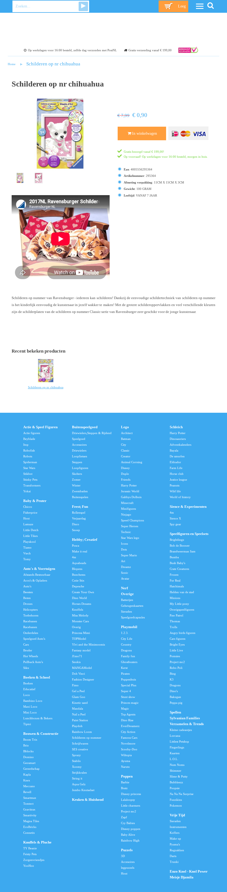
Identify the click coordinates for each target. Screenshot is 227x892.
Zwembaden (80, 491)
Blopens (77, 568)
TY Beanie (30, 848)
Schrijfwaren (80, 743)
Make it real (79, 551)
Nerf (124, 588)
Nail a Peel (79, 714)
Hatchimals (177, 586)
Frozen (174, 574)
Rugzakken (177, 850)
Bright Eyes (177, 644)
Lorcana (175, 735)
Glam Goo (78, 697)
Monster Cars (80, 621)
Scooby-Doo (129, 749)
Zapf (124, 817)
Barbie (125, 782)
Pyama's (175, 844)
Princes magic (130, 702)
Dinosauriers (178, 438)
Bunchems (78, 574)
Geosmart (29, 762)
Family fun (128, 656)
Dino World (79, 598)
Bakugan (175, 697)
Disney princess (131, 794)
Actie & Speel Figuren (40, 427)
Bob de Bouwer (180, 545)
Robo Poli (176, 667)
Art (123, 561)
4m (74, 557)
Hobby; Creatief (84, 540)
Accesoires (128, 861)
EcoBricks (29, 827)
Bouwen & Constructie (40, 734)
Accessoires (79, 444)
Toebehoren (30, 615)
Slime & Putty (179, 776)
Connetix (29, 832)
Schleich (176, 427)
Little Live (176, 650)
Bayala (174, 450)
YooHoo (28, 865)
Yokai (27, 491)
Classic (125, 450)
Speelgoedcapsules (133, 617)
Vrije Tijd (177, 815)
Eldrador (175, 462)
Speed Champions (132, 520)
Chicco (27, 506)
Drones (27, 603)
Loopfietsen (79, 456)
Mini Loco (30, 712)
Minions (175, 598)
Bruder (27, 650)
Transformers (31, 485)
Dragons (126, 650)
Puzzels (127, 850)
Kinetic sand (80, 702)
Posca (75, 545)
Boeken (28, 683)
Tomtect (28, 803)
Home (12, 64)
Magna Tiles (31, 821)
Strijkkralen (79, 772)
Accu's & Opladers (35, 580)
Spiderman (30, 462)
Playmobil (129, 627)
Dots (124, 549)
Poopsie (175, 788)
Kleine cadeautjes (181, 730)
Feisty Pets (30, 854)
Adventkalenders (180, 444)
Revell (27, 792)
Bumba (174, 557)
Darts (173, 856)
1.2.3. (124, 632)
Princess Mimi (81, 632)
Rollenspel (78, 512)
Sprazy (76, 755)
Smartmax (29, 797)
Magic (125, 708)
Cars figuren (177, 638)
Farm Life (176, 468)
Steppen (77, 462)
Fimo (75, 685)
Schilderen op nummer (86, 737)
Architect (127, 433)
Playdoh (77, 726)
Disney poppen (130, 828)
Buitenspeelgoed (84, 427)
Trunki (174, 861)
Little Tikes (30, 535)
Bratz (124, 788)
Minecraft (127, 502)
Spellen (175, 712)
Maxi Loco (30, 706)
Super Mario (129, 555)
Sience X (175, 518)
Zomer (76, 479)
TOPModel (79, 638)
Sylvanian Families (185, 718)
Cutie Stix (78, 580)
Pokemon (176, 805)
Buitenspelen (80, 497)
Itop (26, 444)
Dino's (174, 691)
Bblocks (28, 751)
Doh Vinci (78, 673)
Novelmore (128, 743)
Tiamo (27, 547)
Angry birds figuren (182, 632)
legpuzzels (127, 867)
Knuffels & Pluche (37, 842)
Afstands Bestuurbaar (36, 574)
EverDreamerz (130, 726)
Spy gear (175, 524)
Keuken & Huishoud (88, 800)
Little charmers (130, 805)
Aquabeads (79, 563)
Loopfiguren (80, 468)
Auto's (27, 586)
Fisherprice (30, 512)
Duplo (125, 473)
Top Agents (128, 714)
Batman (126, 438)
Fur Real (175, 580)
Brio (26, 745)
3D (123, 856)
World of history (180, 497)
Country (126, 644)
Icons (124, 543)
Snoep (76, 530)
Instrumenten (178, 827)
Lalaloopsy (128, 799)
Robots (27, 456)
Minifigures (128, 508)
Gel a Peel (78, 691)
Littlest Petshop (179, 741)
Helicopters (30, 609)
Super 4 (126, 691)
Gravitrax (29, 809)
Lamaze (28, 524)
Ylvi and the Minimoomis (88, 644)
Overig (76, 627)
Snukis (76, 662)
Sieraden (126, 611)
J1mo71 (77, 656)
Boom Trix (30, 739)
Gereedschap (31, 768)
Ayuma (125, 761)
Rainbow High (130, 840)
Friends (125, 479)
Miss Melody (80, 615)
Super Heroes (129, 526)
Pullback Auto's (33, 662)
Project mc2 (128, 811)
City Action (128, 731)
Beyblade (29, 438)
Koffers (174, 832)
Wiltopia (126, 755)
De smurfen (177, 456)
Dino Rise (127, 720)
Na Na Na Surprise (182, 794)
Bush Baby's (177, 563)
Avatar (125, 578)
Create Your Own (83, 592)
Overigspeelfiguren (182, 609)
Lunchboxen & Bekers (37, 718)
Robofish (29, 450)
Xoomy (77, 766)
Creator (125, 456)
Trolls (173, 627)
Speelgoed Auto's (34, 638)
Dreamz (126, 567)
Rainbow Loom (82, 731)
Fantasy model (81, 650)
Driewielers (79, 450)
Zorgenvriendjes (33, 860)
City (123, 444)
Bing (173, 673)
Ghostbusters (129, 662)
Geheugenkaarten (132, 605)
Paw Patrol (176, 615)
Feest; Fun (80, 507)
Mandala (77, 708)
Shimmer (175, 770)
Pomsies (175, 656)
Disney (125, 468)
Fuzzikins (176, 799)
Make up (175, 838)
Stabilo (76, 761)
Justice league (178, 479)
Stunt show (128, 697)
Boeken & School (36, 677)
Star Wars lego (130, 537)
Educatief (29, 689)
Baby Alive (128, 834)
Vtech (27, 553)
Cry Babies (128, 823)
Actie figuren (31, 433)
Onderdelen (30, 632)
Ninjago (126, 514)
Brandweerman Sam (182, 551)
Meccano (29, 786)
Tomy (27, 559)
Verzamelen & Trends (187, 724)
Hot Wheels (30, 656)
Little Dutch (30, 530)
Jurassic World (130, 491)
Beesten (28, 592)
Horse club (177, 473)
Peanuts (174, 485)
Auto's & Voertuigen (39, 569)
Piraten (125, 673)
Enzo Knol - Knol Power (189, 871)
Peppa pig (176, 702)
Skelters (77, 473)
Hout (26, 518)
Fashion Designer (83, 679)
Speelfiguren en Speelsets (189, 534)
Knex (26, 780)
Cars (26, 644)
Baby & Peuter (35, 501)
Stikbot (27, 473)
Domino (28, 757)
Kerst (124, 667)
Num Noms (177, 764)
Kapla (27, 774)
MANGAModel (82, 667)
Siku (26, 667)
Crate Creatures (179, 568)
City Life (126, 638)
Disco (75, 524)
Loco (26, 695)
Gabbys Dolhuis (131, 497)
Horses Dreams (81, 603)
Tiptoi (27, 724)
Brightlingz (177, 539)
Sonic (124, 572)
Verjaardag (79, 518)
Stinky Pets (30, 479)
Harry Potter (129, 485)
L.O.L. (174, 759)
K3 (172, 679)
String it (77, 778)
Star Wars (29, 468)
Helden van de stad (182, 592)
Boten (27, 598)
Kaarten (175, 753)
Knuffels (77, 609)
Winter (76, 485)
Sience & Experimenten (188, 507)
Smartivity (30, 815)
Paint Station (80, 720)
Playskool (29, 541)
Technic (126, 532)
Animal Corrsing (131, 462)
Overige (127, 594)
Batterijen (127, 600)
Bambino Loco (32, 700)
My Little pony (179, 603)
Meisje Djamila (182, 877)
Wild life (175, 491)
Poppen (127, 776)
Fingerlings (177, 747)
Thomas (175, 621)
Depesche (78, 586)
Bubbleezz (176, 782)
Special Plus (128, 685)
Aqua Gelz (79, 784)
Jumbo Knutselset (83, 790)
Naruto (125, 766)
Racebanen (30, 621)
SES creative (80, 749)
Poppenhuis (128, 679)
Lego (125, 427)
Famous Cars (129, 737)
